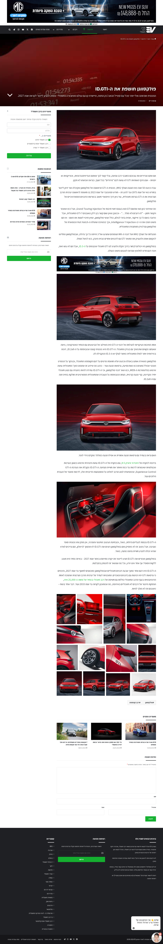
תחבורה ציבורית (47, 929)
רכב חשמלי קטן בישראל (27, 199)
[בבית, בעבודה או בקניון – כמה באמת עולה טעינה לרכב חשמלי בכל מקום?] (44, 191)
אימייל (154, 807)
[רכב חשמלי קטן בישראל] (44, 202)
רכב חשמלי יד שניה (40, 148)
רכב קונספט (134, 702)
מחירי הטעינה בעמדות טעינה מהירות (22, 222)
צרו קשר (40, 939)
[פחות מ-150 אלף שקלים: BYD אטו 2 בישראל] (44, 180)
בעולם (50, 858)
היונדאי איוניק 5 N (130, 463)
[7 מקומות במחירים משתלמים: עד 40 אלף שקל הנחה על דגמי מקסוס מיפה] (72, 731)
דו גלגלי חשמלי (48, 862)
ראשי (105, 29)
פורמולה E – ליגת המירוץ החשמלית (41, 913)
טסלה (51, 878)
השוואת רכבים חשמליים (28, 939)
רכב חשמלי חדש (41, 140)
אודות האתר (48, 939)
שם (155, 796)
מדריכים (60, 29)
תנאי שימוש (57, 939)
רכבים (75, 29)
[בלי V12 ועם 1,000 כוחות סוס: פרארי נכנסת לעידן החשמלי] (106, 731)
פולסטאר (49, 909)
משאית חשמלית (47, 897)
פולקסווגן (149, 702)
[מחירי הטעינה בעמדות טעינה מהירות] (44, 225)
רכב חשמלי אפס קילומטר (44, 921)
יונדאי (51, 886)
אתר (102, 807)
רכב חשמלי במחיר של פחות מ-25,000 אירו (84, 579)
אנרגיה (50, 850)
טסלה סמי (49, 882)
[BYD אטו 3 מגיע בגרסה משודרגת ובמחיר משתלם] (140, 731)
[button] (66, 609)
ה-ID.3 (82, 246)
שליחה (29, 155)
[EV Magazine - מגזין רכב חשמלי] (148, 30)
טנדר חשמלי (48, 874)
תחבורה (50, 925)
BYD (51, 846)
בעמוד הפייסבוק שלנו (140, 870)
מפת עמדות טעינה (43, 29)
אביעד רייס (152, 101)
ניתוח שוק (49, 901)
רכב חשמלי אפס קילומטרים (37, 144)
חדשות (90, 29)
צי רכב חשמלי (48, 917)
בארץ (51, 854)
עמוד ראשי (150, 39)
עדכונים (50, 905)
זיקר (51, 866)
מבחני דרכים (48, 889)
